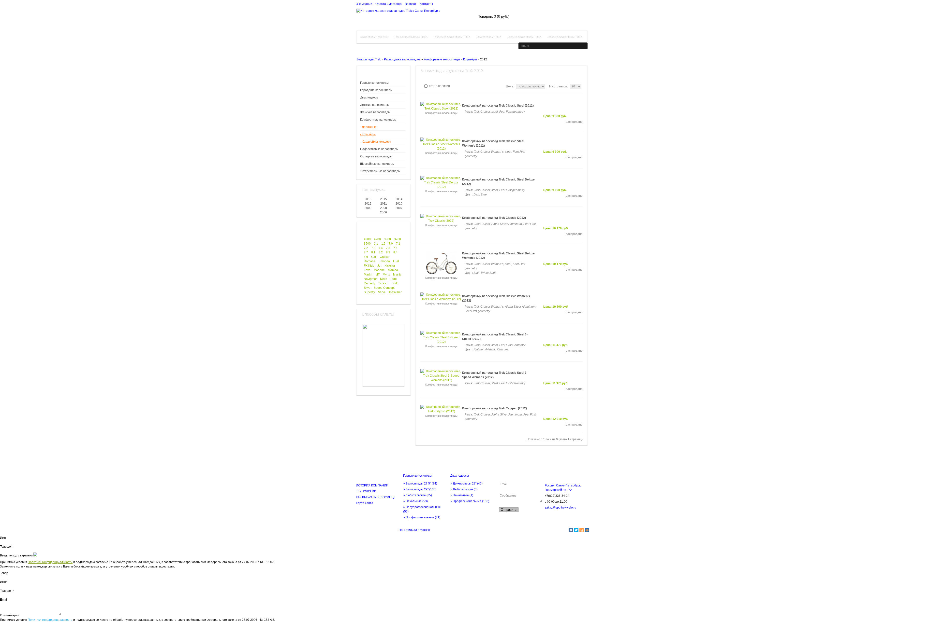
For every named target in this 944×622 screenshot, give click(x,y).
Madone (379, 270)
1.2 (383, 243)
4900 (367, 239)
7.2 (366, 248)
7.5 (388, 248)
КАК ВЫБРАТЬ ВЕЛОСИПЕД (375, 497)
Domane (369, 261)
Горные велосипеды (374, 82)
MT (377, 274)
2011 (383, 203)
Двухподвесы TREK (488, 36)
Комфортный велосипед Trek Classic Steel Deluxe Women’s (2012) (498, 256)
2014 (399, 199)
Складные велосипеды (376, 156)
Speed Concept (384, 288)
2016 (368, 199)
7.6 (395, 248)
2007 (399, 208)
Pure (393, 279)
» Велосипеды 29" (419, 489)
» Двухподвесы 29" (466, 483)
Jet (379, 265)
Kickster (389, 265)
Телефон (6, 546)
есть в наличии (439, 86)
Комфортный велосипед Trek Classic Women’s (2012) (496, 298)
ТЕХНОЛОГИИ (366, 491)
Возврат (410, 4)
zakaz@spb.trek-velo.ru (560, 507)
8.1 (373, 252)
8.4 (395, 252)
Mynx (386, 274)
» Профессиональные (421, 517)
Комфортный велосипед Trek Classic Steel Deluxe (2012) (498, 182)
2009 (368, 208)
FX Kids (369, 265)
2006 (383, 212)
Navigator (370, 279)
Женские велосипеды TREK (564, 36)
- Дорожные (368, 127)
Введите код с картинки (16, 555)
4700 (377, 239)
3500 (367, 243)
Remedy (369, 283)
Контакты (426, 4)
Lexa (367, 270)
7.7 (366, 252)
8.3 (388, 252)
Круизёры (470, 59)
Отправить (508, 509)
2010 (399, 203)
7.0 (391, 243)
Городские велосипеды (376, 90)
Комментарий (9, 615)
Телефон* (7, 591)
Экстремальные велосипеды (380, 171)
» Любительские (417, 495)
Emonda (384, 261)
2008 (383, 208)
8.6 (366, 257)
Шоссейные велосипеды (377, 164)
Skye (367, 288)
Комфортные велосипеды (442, 59)
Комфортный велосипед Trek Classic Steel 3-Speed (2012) (495, 337)
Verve (382, 292)
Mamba (393, 270)
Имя (3, 537)
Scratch (383, 283)
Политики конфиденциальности (50, 562)
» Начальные (415, 501)
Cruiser (385, 257)
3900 (387, 239)
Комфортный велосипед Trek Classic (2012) (494, 218)
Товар (4, 573)
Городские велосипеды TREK (451, 36)
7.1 (398, 243)
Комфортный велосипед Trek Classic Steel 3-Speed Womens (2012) (495, 375)
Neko (383, 279)
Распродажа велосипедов (402, 59)
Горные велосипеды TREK (410, 36)
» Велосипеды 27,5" (420, 483)
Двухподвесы (369, 97)
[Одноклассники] (581, 530)
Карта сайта (364, 503)
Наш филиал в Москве (414, 530)
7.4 (381, 248)
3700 (397, 239)
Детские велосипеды (374, 105)
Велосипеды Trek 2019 (374, 36)
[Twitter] (576, 530)
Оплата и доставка (388, 4)
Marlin (368, 274)
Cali (374, 257)
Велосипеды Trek (368, 59)
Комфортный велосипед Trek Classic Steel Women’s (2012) (493, 143)
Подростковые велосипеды (379, 149)
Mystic (397, 274)
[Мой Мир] (587, 530)
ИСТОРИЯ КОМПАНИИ (372, 485)
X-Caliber (395, 292)
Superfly (369, 292)
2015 (383, 199)
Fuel (396, 261)
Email (4, 599)
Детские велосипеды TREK (524, 36)
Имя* (3, 582)
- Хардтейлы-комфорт (375, 141)
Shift (395, 283)
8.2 (381, 252)
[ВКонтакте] (571, 530)
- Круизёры (368, 134)
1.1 (376, 243)
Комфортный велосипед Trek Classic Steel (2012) (498, 105)
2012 (368, 203)
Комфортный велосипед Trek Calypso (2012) (494, 408)
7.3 (373, 248)
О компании (364, 4)
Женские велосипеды (375, 112)
